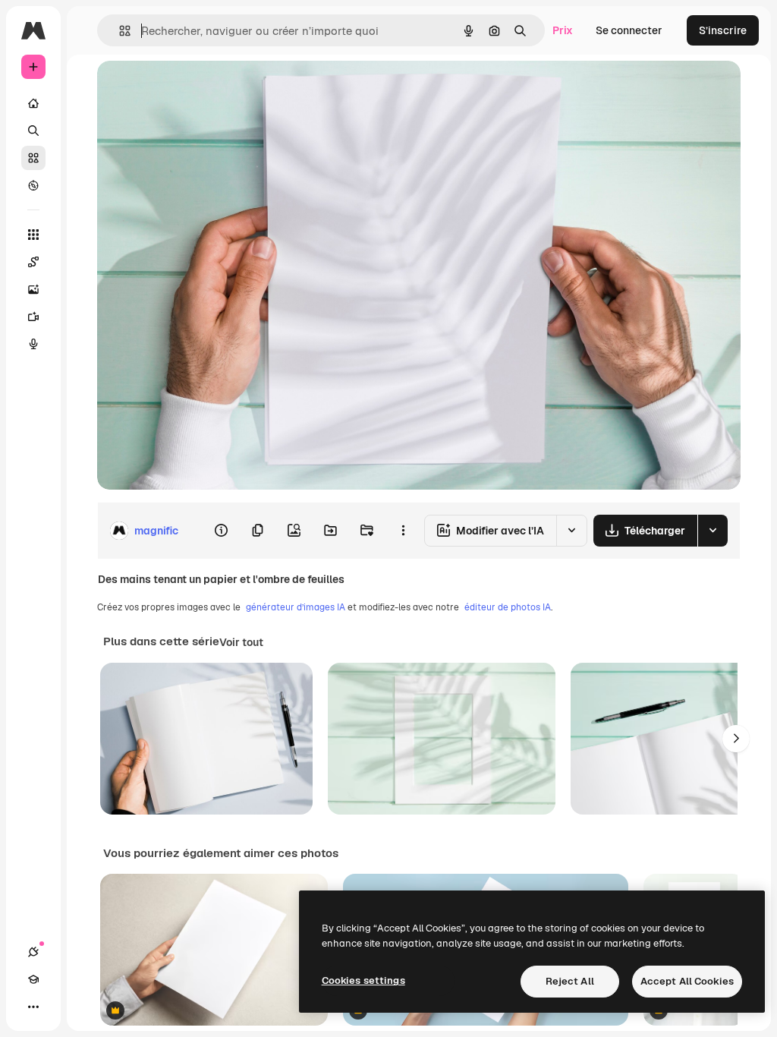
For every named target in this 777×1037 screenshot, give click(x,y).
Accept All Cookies (687, 981)
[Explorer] (33, 185)
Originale (197, 89)
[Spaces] (33, 262)
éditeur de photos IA (507, 607)
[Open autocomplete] (119, 30)
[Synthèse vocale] (33, 344)
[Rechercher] (33, 130)
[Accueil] (33, 103)
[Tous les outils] (33, 234)
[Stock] (33, 158)
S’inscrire (723, 30)
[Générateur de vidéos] (33, 316)
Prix (562, 30)
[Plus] (33, 1006)
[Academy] (33, 979)
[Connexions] (33, 952)
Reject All (570, 981)
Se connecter (629, 30)
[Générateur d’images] (33, 289)
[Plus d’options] (403, 530)
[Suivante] (736, 739)
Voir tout (241, 642)
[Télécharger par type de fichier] (712, 531)
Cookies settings (363, 980)
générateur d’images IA (295, 607)
